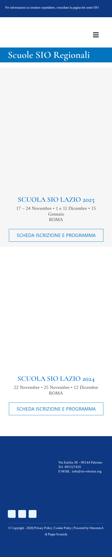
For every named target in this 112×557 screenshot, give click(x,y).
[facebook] (86, 8)
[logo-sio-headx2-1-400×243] (24, 24)
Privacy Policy (43, 528)
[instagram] (94, 8)
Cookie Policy (63, 528)
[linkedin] (102, 8)
